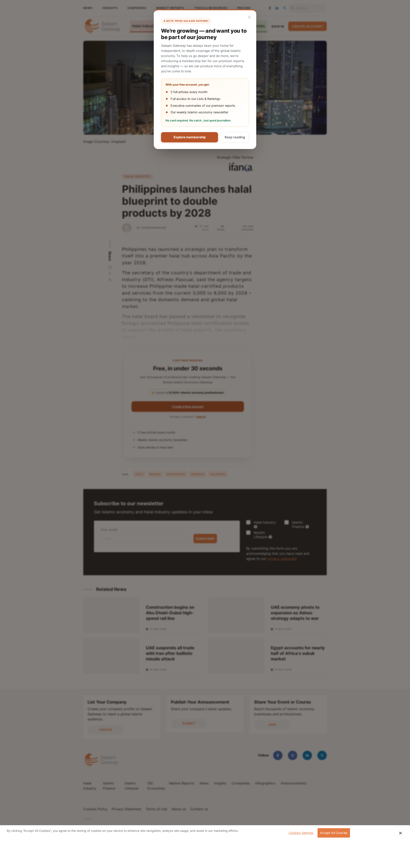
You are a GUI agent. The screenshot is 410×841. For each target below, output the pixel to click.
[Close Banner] (400, 833)
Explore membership (190, 137)
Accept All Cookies (334, 833)
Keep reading (235, 137)
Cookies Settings (301, 833)
